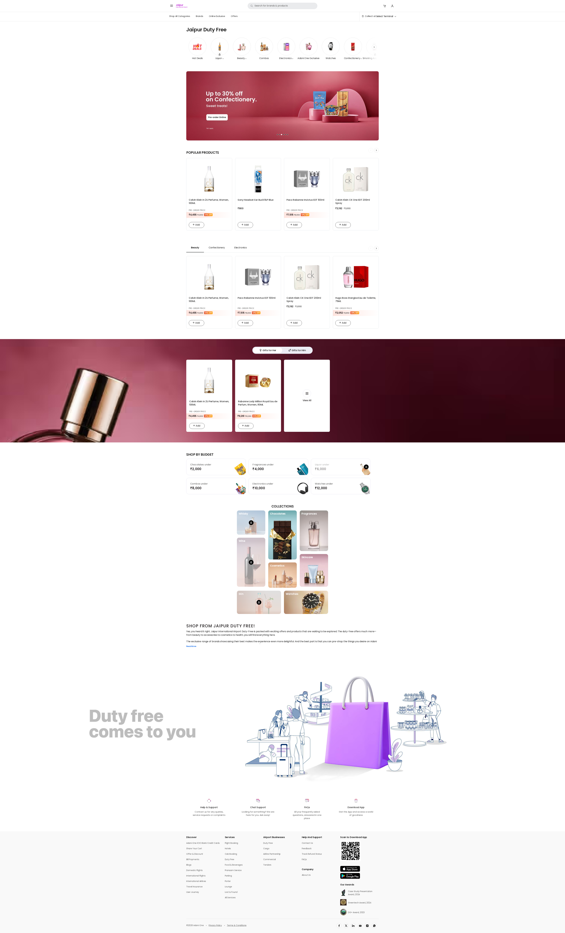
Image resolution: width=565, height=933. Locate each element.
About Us (306, 875)
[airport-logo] (181, 6)
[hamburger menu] (171, 6)
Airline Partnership (272, 854)
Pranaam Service (233, 870)
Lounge (228, 887)
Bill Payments (192, 859)
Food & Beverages (234, 865)
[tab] (195, 248)
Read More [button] (191, 646)
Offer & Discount (194, 854)
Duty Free (229, 859)
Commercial (269, 859)
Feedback (306, 848)
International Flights (195, 876)
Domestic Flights (194, 870)
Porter (228, 881)
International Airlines (196, 881)
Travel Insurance (194, 887)
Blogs (188, 865)
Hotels (228, 848)
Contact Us (307, 843)
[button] (384, 6)
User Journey (192, 892)
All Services (230, 897)
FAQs (304, 859)
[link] (282, 6)
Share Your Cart (194, 848)
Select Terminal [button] (384, 16)
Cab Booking (231, 854)
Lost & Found (231, 892)
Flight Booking (231, 843)
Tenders (267, 865)
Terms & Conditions (236, 925)
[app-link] (350, 869)
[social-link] (339, 925)
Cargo (266, 848)
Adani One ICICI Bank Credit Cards (203, 843)
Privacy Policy (215, 925)
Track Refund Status (312, 854)
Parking (228, 876)
